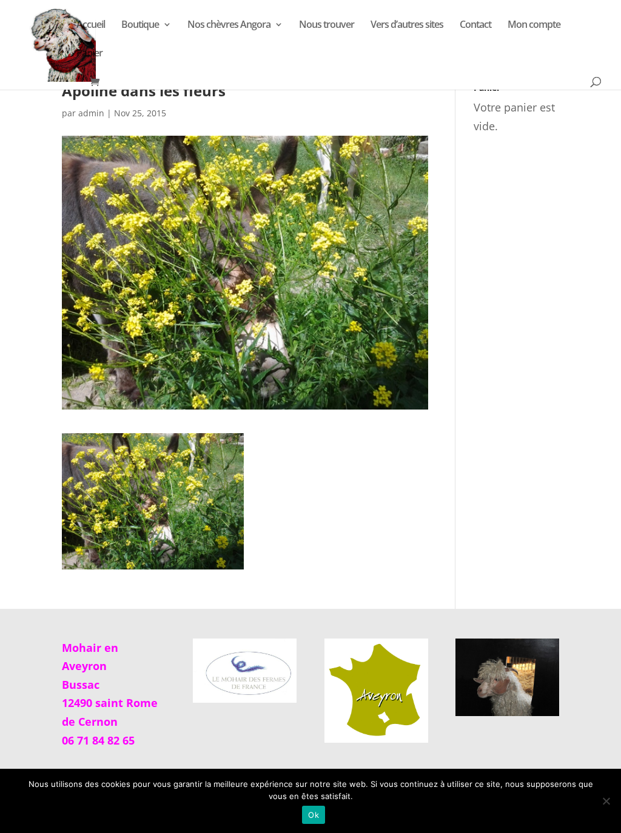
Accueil (90, 25)
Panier (89, 53)
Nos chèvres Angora (228, 25)
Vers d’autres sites (407, 25)
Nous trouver (326, 25)
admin (91, 113)
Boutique (140, 25)
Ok (313, 815)
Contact (475, 25)
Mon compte (534, 25)
